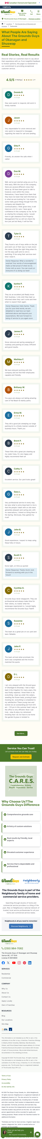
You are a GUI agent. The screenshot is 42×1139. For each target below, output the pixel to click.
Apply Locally (7, 1001)
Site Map (5, 1024)
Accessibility (6, 1083)
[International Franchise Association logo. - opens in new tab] (5, 1029)
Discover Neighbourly (19, 926)
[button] (15, 19)
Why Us (5, 989)
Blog (3, 1016)
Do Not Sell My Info (8, 1087)
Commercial (6, 978)
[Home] (3, 24)
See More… (21, 733)
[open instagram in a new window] (19, 964)
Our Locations (7, 1020)
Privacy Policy (6, 1079)
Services (6, 969)
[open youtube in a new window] (13, 964)
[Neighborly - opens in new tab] (10, 1029)
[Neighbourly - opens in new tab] (31, 881)
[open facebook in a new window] (3, 964)
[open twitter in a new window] (8, 964)
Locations (9, 24)
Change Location (34, 19)
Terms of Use (6, 1076)
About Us (5, 993)
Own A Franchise (8, 1005)
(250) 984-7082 (13, 948)
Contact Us (6, 997)
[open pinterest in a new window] (24, 964)
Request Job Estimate (21, 757)
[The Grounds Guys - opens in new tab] (10, 882)
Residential (6, 974)
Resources (6, 1011)
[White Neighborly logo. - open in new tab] (6, 7)
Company (6, 984)
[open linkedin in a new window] (29, 964)
